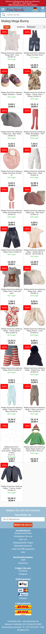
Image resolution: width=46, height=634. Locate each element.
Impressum (23, 563)
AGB (23, 560)
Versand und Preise (23, 533)
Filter (7, 27)
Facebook (23, 571)
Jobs (23, 552)
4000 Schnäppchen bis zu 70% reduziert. (23, 5)
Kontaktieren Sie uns (23, 536)
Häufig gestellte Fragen (23, 543)
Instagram (23, 574)
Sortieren (21, 27)
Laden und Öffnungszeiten (23, 549)
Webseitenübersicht (23, 546)
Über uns (23, 539)
